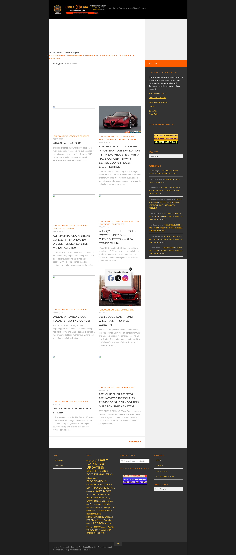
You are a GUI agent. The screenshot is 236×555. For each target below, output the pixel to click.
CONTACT (159, 466)
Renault (108, 523)
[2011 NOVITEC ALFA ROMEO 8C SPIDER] (74, 377)
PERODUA (91, 520)
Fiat (87, 504)
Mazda (99, 510)
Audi (138, 221)
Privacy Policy (153, 114)
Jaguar (96, 507)
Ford (91, 504)
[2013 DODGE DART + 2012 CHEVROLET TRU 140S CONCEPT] (120, 290)
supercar (96, 527)
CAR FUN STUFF (99, 498)
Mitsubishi (96, 514)
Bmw (101, 140)
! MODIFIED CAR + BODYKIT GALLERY (99, 471)
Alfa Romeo (83, 136)
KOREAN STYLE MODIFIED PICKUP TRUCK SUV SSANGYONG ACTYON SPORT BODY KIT (164, 191)
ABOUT (158, 460)
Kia (100, 507)
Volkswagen (92, 530)
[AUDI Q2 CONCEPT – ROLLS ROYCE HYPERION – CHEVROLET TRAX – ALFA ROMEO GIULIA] (120, 206)
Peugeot (100, 520)
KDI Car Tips (153, 111)
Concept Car (111, 140)
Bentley (108, 494)
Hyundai (122, 140)
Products (89, 524)
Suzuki (103, 527)
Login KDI (152, 107)
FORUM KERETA (161, 471)
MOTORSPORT (93, 517)
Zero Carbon (59, 466)
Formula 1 (98, 504)
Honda (106, 504)
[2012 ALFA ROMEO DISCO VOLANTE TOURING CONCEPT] (74, 290)
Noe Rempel (155, 171)
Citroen (98, 501)
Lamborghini (107, 507)
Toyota (109, 526)
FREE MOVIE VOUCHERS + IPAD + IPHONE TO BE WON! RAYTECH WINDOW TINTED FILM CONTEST (165, 216)
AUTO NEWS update (96, 494)
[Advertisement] (101, 36)
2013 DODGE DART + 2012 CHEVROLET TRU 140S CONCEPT (116, 320)
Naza (103, 517)
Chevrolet (105, 224)
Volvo (101, 530)
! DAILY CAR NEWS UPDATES (65, 136)
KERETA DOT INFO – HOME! (165, 477)
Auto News (103, 491)
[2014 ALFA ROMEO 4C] (74, 119)
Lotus (93, 511)
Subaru (89, 527)
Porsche (132, 140)
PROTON (98, 523)
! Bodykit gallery (91, 461)
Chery (108, 498)
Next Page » (135, 441)
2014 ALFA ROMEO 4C (67, 143)
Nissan (109, 517)
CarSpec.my (59, 460)
